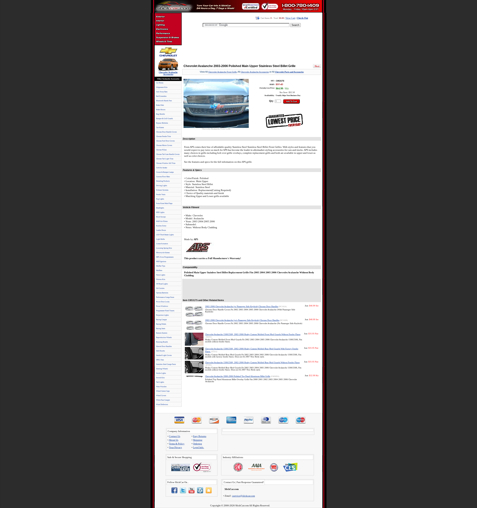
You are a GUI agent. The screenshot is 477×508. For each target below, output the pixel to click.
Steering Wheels (162, 369)
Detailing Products (163, 181)
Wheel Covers (161, 395)
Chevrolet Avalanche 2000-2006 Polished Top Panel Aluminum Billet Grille (237, 376)
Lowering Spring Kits (164, 248)
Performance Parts (168, 33)
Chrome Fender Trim (163, 136)
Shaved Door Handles (164, 346)
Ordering (197, 443)
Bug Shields (160, 114)
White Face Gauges (163, 400)
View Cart (290, 18)
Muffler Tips (160, 266)
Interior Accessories (168, 21)
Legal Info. (198, 447)
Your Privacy (175, 447)
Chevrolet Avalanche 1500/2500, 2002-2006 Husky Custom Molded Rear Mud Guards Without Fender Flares (252, 363)
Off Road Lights (162, 284)
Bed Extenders (161, 96)
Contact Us (174, 436)
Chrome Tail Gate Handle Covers (168, 154)
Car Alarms (160, 127)
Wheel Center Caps (163, 391)
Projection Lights (162, 315)
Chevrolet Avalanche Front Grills (222, 72)
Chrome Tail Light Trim (164, 159)
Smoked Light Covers (164, 355)
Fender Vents (160, 194)
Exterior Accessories (168, 17)
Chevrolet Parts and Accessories (289, 72)
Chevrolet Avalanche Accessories (255, 72)
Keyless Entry (161, 226)
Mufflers (159, 270)
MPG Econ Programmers (165, 257)
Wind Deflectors (162, 404)
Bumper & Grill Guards (164, 119)
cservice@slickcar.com (243, 495)
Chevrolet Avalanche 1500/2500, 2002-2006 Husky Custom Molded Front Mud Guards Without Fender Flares (252, 334)
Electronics (168, 29)
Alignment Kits (162, 87)
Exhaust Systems (162, 190)
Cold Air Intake (161, 168)
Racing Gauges (161, 320)
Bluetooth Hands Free (164, 101)
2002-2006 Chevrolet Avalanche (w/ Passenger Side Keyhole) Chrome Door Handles (241, 306)
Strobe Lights (161, 373)
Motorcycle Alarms (163, 253)
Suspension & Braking (168, 38)
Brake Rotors (160, 110)
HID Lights (160, 212)
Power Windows (162, 306)
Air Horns (159, 83)
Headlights (160, 208)
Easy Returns (199, 436)
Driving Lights (161, 186)
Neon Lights (160, 275)
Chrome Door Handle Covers (166, 132)
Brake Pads (160, 105)
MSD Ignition (161, 261)
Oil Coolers (160, 288)
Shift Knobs (160, 351)
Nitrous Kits (160, 279)
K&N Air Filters (162, 221)
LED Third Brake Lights (165, 235)
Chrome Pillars (161, 150)
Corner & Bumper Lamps (165, 172)
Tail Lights (160, 382)
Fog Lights (160, 199)
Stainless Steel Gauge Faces (166, 364)
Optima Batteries (162, 293)
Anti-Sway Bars (162, 92)
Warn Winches (161, 387)
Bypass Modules (162, 123)
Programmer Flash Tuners (165, 311)
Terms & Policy (176, 443)
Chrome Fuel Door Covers (165, 141)
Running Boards (162, 342)
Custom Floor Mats (163, 177)
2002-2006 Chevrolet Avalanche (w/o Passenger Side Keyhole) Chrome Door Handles (242, 320)
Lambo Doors (161, 230)
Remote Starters (161, 333)
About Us (173, 440)
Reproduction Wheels (164, 337)
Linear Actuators (162, 244)
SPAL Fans (160, 360)
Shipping (197, 440)
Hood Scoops (161, 217)
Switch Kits (160, 378)
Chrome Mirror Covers (164, 145)
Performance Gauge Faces (165, 297)
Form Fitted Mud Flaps (164, 203)
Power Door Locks (163, 302)
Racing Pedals (161, 324)
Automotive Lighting (168, 25)
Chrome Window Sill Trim (165, 163)
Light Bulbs (160, 239)
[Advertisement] (252, 44)
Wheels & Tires (168, 42)
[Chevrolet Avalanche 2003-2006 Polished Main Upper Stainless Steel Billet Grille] (216, 126)
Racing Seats (160, 328)
